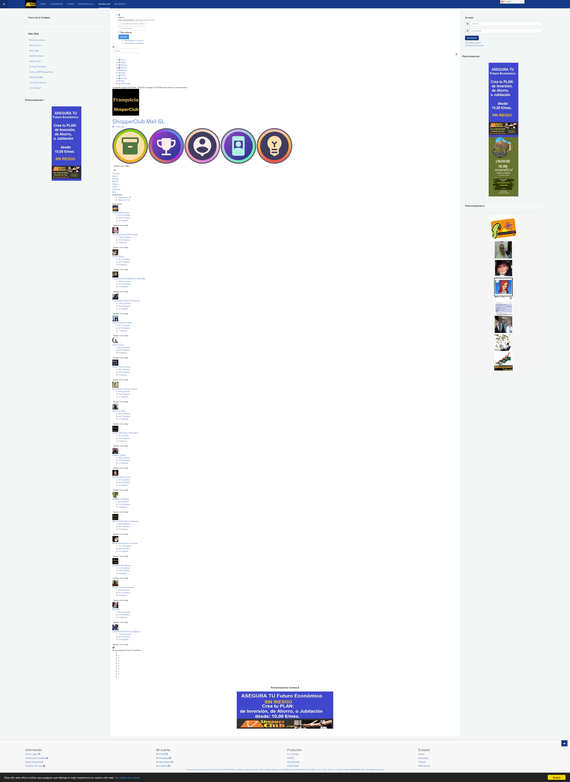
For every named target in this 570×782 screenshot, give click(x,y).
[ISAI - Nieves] (503, 268)
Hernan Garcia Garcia (121, 366)
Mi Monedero (163, 762)
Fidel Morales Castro (120, 212)
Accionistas (57, 4)
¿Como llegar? (35, 87)
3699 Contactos (124, 281)
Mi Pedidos (162, 758)
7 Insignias (122, 330)
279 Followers (124, 460)
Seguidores (124, 197)
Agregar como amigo (121, 166)
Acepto (556, 777)
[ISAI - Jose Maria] (503, 342)
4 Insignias (122, 374)
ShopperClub (85, 4)
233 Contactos (124, 347)
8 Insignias (122, 352)
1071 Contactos (124, 546)
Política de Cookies (35, 758)
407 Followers (124, 262)
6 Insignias (122, 264)
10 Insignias (123, 529)
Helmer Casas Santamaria (123, 587)
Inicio (43, 4)
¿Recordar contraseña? (474, 45)
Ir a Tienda (293, 754)
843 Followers (124, 636)
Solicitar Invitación (36, 56)
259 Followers (124, 350)
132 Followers (124, 570)
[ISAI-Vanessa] (503, 305)
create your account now (145, 20)
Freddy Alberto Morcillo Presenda (126, 300)
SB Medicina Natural (120, 499)
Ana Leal (116, 609)
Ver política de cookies (127, 777)
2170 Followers (124, 284)
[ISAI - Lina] (503, 286)
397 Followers (124, 526)
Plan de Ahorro (35, 45)
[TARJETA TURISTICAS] (503, 227)
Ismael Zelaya (118, 256)
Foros (70, 4)
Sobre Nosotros (33, 762)
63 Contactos (123, 501)
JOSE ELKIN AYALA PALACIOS (125, 433)
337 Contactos (124, 479)
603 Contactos (124, 215)
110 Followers (124, 504)
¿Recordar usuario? (473, 42)
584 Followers (124, 240)
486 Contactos (124, 457)
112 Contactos (124, 568)
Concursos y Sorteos (37, 82)
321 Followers (124, 328)
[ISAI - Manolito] (503, 324)
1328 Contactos (124, 237)
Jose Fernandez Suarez (122, 322)
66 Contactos (123, 435)
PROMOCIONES (36, 77)
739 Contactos (124, 369)
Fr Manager (119, 126)
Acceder (123, 36)
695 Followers (124, 548)
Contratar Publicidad (37, 66)
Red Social (424, 765)
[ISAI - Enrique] (503, 249)
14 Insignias (123, 286)
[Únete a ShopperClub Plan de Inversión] (285, 709)
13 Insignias (123, 639)
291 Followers (124, 592)
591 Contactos (124, 325)
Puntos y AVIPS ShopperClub (41, 72)
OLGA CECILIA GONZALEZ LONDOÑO (128, 278)
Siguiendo (124, 200)
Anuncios (423, 758)
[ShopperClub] (30, 4)
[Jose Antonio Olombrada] (66, 143)
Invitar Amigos (35, 61)
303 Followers (124, 372)
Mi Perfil (160, 754)
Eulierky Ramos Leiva (121, 477)
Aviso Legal (34, 50)
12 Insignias (123, 220)
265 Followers (124, 394)
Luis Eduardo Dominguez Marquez (126, 631)
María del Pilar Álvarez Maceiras (125, 521)
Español (507, 2)
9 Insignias (122, 242)
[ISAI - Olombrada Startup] (503, 99)
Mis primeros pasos (37, 40)
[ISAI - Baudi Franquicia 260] (503, 361)
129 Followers (124, 438)
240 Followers (124, 482)
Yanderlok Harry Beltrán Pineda (125, 234)
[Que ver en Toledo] (503, 166)
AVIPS (290, 758)
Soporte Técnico (34, 765)
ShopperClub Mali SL (138, 121)
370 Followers (124, 614)
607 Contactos (124, 259)
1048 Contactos (124, 303)
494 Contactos (124, 391)
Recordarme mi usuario (133, 40)
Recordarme (126, 32)
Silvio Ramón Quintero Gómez (124, 389)
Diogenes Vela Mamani (121, 565)
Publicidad (293, 765)
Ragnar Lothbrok (119, 455)
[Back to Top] (564, 743)
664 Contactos (124, 612)
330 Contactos (124, 590)
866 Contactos (124, 524)
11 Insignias (123, 396)
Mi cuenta (119, 4)
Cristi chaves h (118, 344)
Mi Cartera (162, 765)
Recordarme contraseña (134, 43)
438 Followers (124, 217)
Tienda (422, 762)
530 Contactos (124, 413)
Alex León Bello (118, 411)
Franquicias (293, 762)
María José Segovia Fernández (125, 543)
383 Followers (124, 306)
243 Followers (124, 416)
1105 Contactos (124, 634)
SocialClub (104, 4)
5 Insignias (122, 441)
